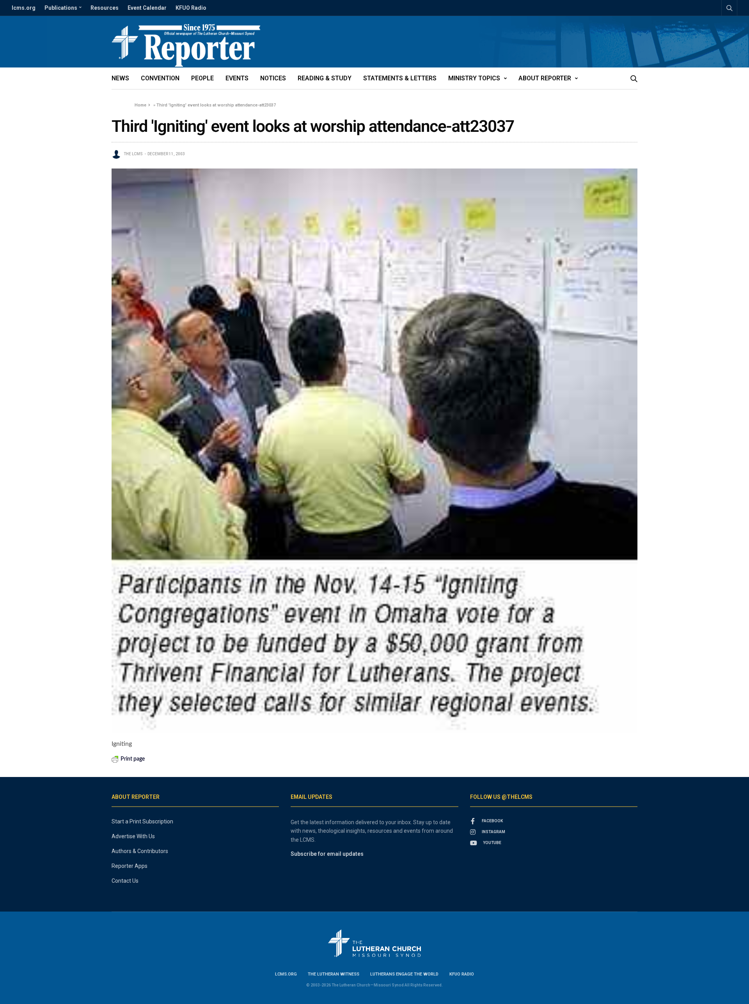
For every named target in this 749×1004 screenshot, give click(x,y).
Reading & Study (324, 78)
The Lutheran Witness (333, 974)
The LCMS (133, 154)
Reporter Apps (129, 866)
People (202, 78)
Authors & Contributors (140, 851)
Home (140, 105)
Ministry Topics (474, 78)
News (120, 78)
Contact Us (125, 881)
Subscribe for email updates (327, 854)
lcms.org (23, 8)
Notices (273, 78)
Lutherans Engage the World (404, 974)
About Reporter (544, 78)
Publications (60, 8)
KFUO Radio (191, 8)
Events (236, 78)
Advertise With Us (133, 836)
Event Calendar (147, 8)
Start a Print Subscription (142, 821)
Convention (160, 78)
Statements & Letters (400, 78)
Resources (105, 8)
